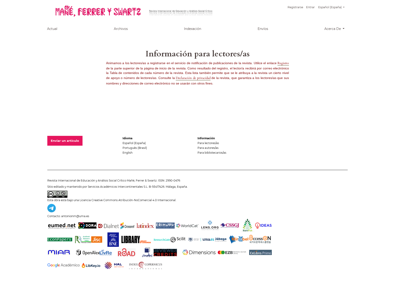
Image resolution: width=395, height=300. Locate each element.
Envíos (263, 29)
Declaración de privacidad (193, 78)
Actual (52, 29)
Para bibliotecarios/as (212, 152)
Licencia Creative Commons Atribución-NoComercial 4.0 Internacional (128, 200)
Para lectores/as (208, 143)
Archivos (121, 29)
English (128, 152)
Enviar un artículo (65, 140)
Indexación (192, 29)
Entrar (310, 7)
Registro (283, 63)
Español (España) (134, 143)
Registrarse (295, 7)
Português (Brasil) (135, 148)
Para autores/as (208, 148)
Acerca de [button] (333, 29)
